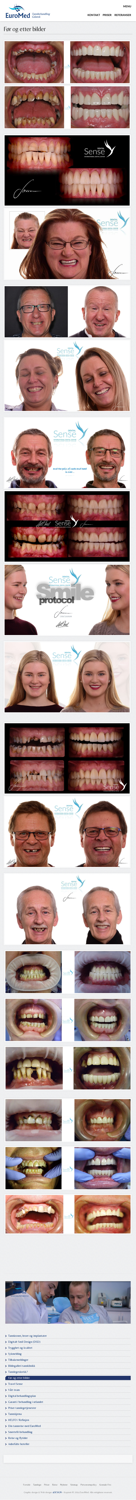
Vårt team (14, 1390)
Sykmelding (15, 1353)
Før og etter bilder (25, 29)
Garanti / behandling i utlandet (25, 1402)
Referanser (122, 15)
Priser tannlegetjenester (22, 1408)
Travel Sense (15, 1384)
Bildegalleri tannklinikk (21, 1366)
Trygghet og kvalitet (20, 1347)
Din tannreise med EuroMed (24, 1426)
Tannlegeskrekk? (18, 1372)
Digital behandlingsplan (22, 1396)
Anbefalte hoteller (18, 1444)
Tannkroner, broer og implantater (27, 1335)
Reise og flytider (18, 1438)
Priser (107, 15)
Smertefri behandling (20, 1432)
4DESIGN (57, 1492)
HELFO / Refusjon (18, 1420)
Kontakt (93, 15)
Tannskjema (15, 1414)
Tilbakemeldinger (18, 1359)
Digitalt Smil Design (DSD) (24, 1341)
